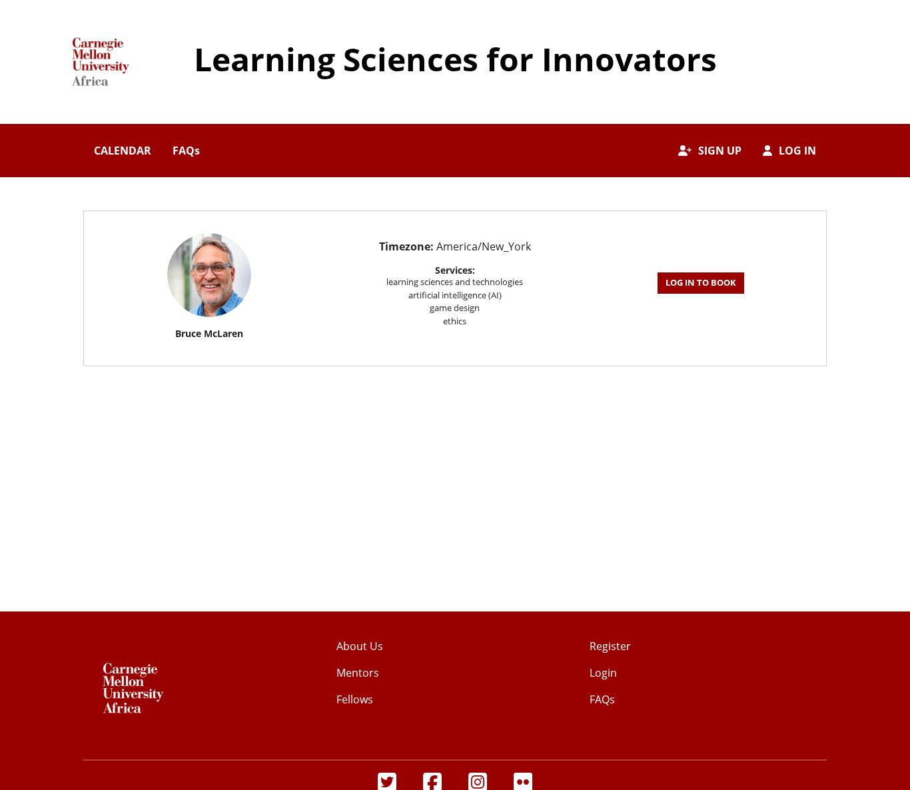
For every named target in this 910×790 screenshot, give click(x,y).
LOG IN (797, 150)
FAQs (186, 150)
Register (610, 646)
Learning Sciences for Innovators (455, 59)
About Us (359, 646)
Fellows (354, 699)
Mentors (357, 672)
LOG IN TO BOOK (701, 282)
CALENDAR (122, 150)
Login (603, 672)
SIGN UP (719, 150)
